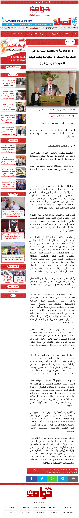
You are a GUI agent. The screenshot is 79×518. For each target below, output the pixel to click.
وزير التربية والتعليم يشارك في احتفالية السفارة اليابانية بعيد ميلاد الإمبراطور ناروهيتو (55, 471)
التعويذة (6, 34)
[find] (36, 2)
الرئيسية (68, 508)
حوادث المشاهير (18, 34)
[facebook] (49, 2)
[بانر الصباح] (39, 21)
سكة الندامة (39, 513)
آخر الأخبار (13, 140)
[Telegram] (63, 479)
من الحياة (29, 34)
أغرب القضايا (40, 34)
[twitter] (46, 2)
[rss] (39, 2)
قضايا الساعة (66, 34)
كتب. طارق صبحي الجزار (61, 116)
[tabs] (29, 2)
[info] (33, 2)
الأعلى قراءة (13, 266)
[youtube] (42, 2)
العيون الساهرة (52, 34)
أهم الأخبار (13, 194)
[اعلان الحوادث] (13, 63)
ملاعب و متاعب (25, 513)
